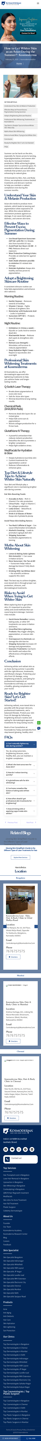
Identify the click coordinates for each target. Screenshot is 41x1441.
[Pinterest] (25, 1149)
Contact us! (16, 1158)
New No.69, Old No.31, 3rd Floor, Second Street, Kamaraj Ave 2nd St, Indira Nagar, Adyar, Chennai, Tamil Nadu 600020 (18, 1092)
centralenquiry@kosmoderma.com (20, 943)
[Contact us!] (7, 1159)
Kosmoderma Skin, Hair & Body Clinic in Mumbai (18, 1003)
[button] (38, 3)
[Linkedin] (32, 1149)
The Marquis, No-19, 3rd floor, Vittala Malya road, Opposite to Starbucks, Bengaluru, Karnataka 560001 (18, 931)
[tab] (20, 877)
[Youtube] (12, 1149)
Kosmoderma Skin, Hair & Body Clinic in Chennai (19, 1080)
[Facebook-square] (5, 1149)
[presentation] (39, 846)
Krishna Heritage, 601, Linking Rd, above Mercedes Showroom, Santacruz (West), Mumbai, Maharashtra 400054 (19, 1016)
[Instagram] (18, 1149)
